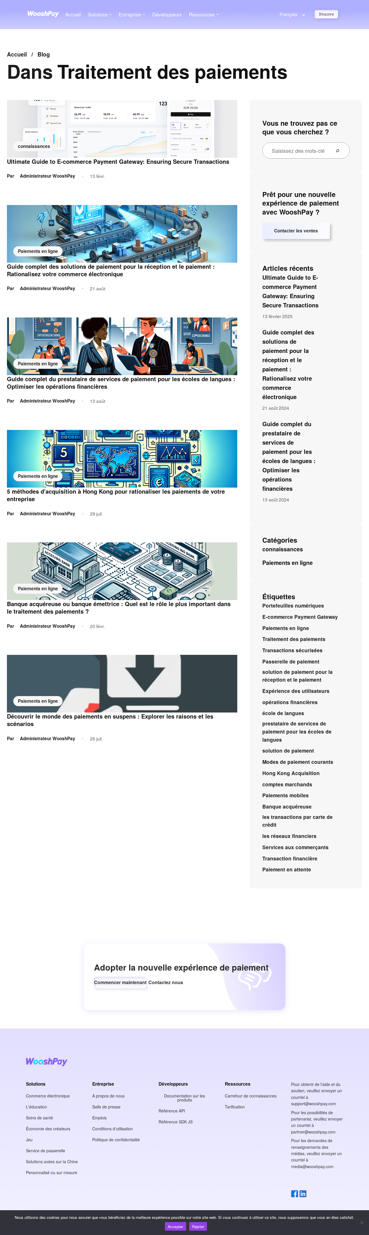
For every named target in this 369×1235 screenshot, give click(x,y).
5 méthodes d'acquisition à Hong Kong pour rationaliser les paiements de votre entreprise (116, 495)
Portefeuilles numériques (293, 605)
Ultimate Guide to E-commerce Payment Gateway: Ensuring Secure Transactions (118, 161)
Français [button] (288, 14)
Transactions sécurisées (292, 650)
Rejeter (198, 1226)
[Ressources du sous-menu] (217, 14)
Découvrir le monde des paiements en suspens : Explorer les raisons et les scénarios (110, 720)
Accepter (175, 1226)
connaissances (34, 146)
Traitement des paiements (293, 639)
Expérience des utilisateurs (296, 690)
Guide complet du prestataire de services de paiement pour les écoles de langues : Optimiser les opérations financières (121, 382)
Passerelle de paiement (290, 661)
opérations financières (290, 702)
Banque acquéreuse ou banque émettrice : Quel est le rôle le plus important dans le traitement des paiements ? (119, 607)
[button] (120, 982)
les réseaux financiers (289, 835)
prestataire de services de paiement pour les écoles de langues (297, 731)
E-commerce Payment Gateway (300, 616)
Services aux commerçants (295, 847)
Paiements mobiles (285, 795)
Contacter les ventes (296, 231)
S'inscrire (326, 14)
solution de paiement (288, 750)
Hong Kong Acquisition (291, 773)
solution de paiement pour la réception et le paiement (297, 675)
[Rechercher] (339, 150)
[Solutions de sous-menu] (110, 14)
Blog (43, 54)
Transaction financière (289, 858)
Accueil (73, 14)
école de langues (283, 713)
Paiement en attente (286, 869)
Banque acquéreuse (287, 806)
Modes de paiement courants (297, 761)
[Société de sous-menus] (143, 14)
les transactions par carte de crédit (297, 820)
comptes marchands (287, 784)
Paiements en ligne (38, 251)
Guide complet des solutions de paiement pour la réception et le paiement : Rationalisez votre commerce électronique (111, 270)
